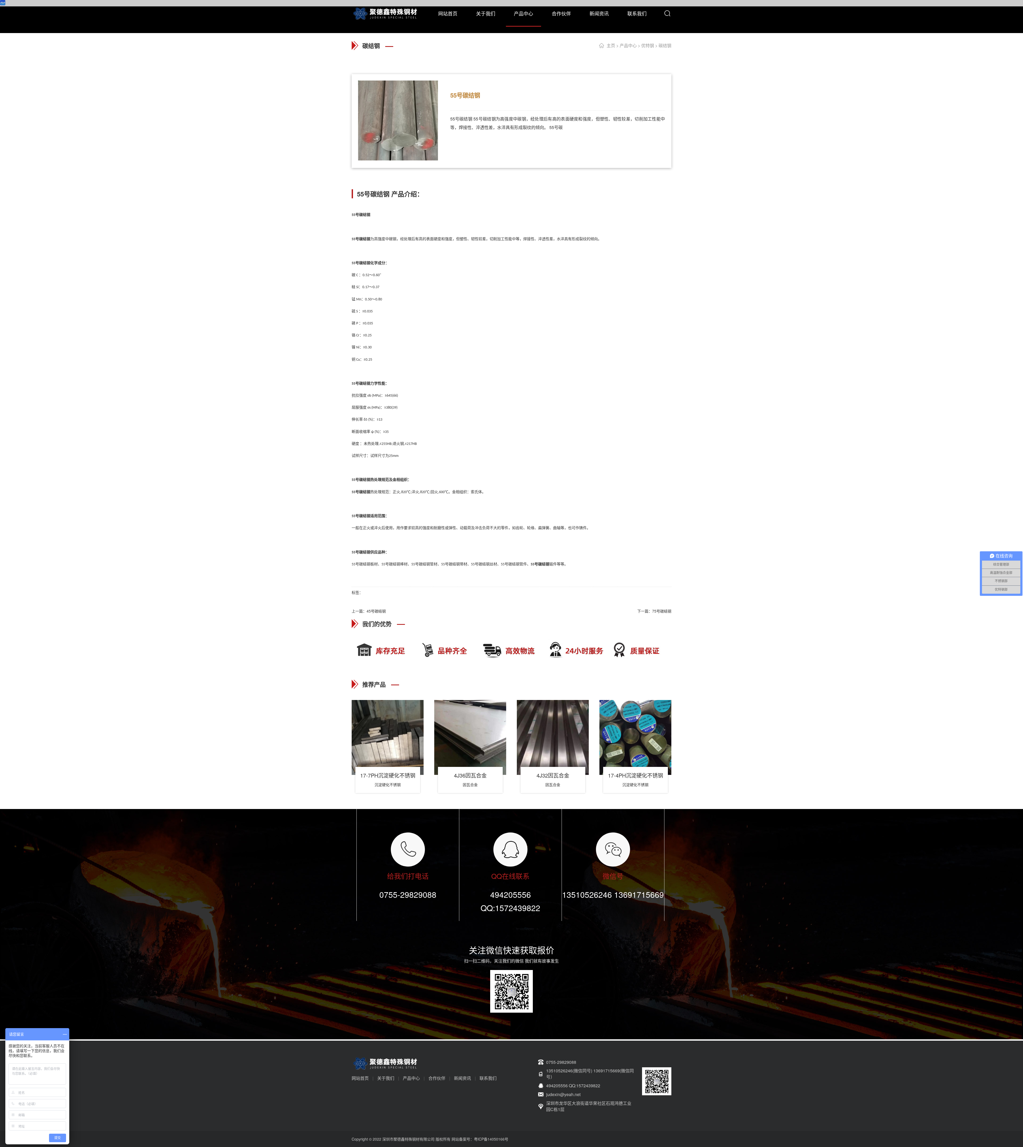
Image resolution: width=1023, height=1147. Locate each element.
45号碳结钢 (376, 611)
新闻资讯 (599, 13)
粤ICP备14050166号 (491, 1139)
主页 (611, 45)
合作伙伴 (561, 13)
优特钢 (647, 45)
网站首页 (447, 13)
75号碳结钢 (661, 611)
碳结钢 (665, 45)
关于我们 (485, 13)
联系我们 (637, 13)
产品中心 (523, 13)
